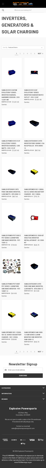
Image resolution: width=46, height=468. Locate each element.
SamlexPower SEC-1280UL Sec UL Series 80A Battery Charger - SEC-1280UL (34, 191)
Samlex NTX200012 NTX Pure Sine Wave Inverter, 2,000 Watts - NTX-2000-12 (33, 286)
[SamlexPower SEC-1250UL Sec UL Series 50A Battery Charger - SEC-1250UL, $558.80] (12, 315)
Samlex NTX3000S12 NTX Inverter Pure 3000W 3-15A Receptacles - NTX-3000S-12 (34, 144)
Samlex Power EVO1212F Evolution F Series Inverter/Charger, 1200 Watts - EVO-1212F (11, 144)
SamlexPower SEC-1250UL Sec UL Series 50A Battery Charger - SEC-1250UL (11, 334)
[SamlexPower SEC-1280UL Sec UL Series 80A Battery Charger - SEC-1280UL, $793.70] (34, 172)
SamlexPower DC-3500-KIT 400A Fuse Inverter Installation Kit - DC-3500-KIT (34, 239)
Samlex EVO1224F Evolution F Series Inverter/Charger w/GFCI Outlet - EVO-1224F (33, 93)
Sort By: (5, 47)
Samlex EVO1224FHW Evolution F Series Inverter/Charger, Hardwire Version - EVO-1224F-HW (11, 95)
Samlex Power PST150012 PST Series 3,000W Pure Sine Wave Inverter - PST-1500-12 (11, 239)
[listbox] (26, 47)
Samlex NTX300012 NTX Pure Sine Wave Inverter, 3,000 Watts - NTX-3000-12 (11, 191)
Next (40, 53)
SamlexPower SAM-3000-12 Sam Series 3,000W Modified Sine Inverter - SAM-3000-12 (33, 336)
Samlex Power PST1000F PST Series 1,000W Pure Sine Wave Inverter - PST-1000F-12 (11, 287)
